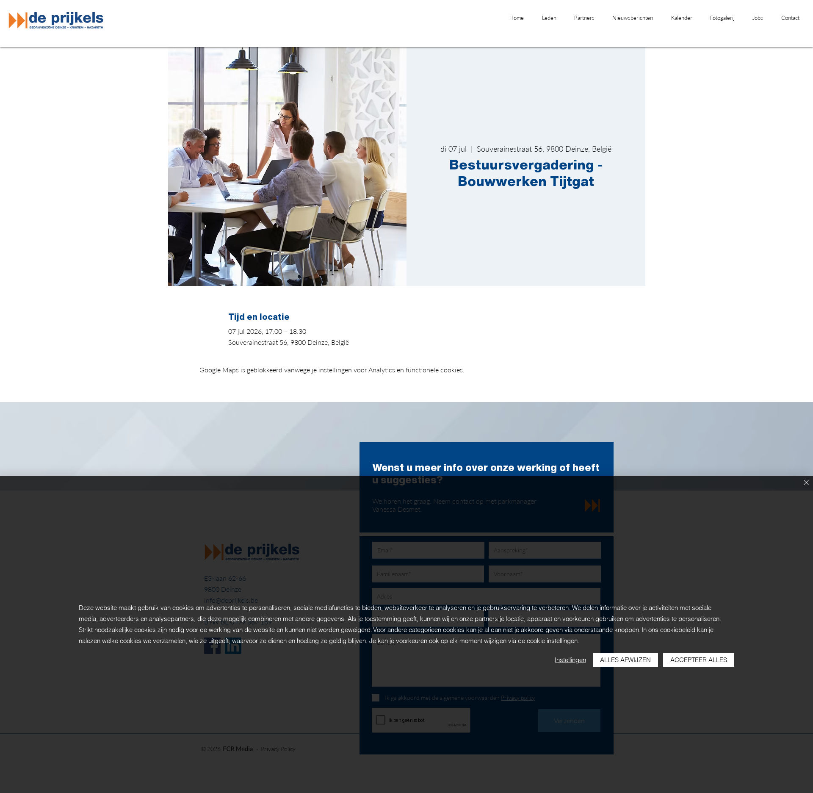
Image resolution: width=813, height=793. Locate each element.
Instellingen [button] (570, 660)
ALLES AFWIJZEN (625, 660)
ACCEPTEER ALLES (698, 660)
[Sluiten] (806, 483)
